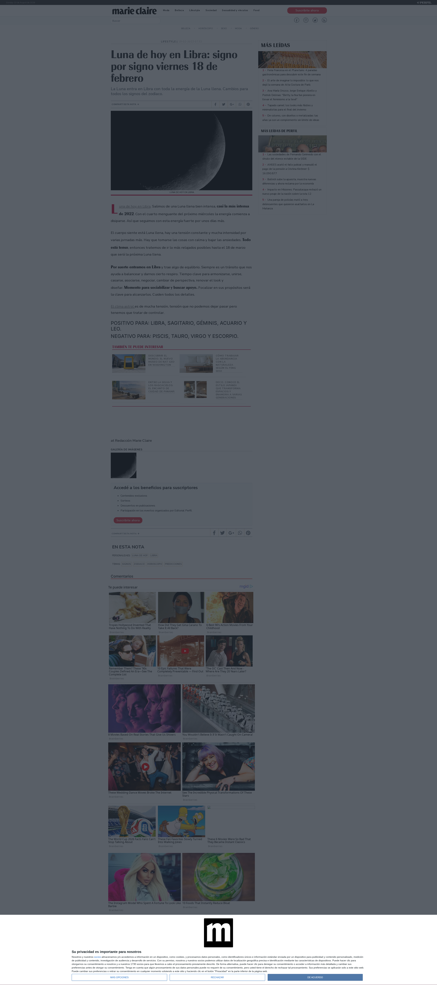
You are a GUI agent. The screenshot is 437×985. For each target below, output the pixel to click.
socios (97, 957)
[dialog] (218, 950)
